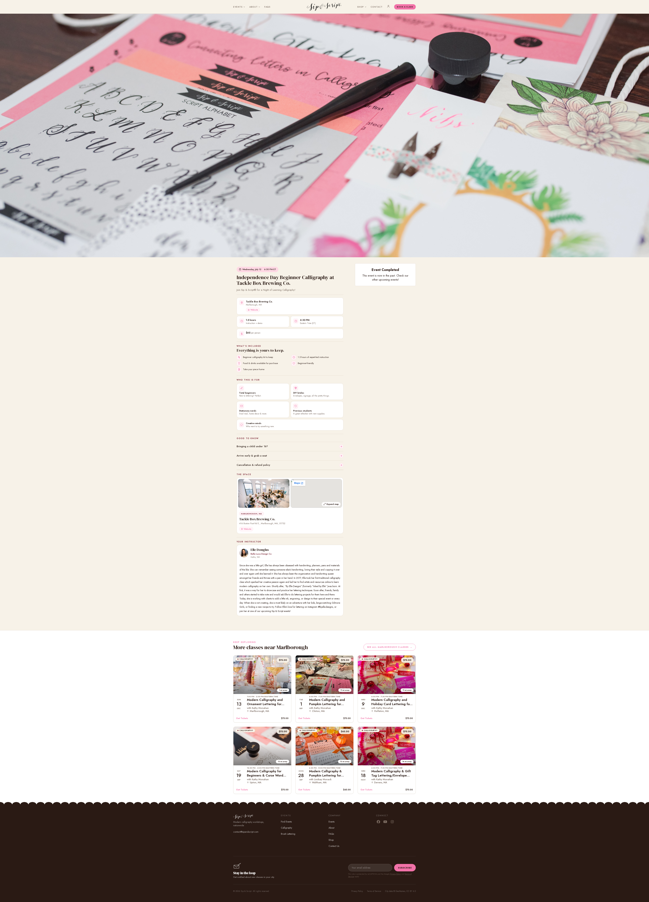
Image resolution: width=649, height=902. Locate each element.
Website (254, 309)
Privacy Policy (395, 874)
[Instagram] (392, 822)
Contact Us (334, 846)
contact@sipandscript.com (245, 832)
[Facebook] (378, 822)
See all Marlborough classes (389, 647)
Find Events (286, 821)
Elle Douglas (260, 550)
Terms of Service (374, 891)
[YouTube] (385, 822)
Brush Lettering (288, 834)
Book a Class (405, 6)
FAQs (267, 6)
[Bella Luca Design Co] (243, 553)
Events (238, 6)
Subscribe (405, 867)
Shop (360, 6)
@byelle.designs (325, 607)
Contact (377, 6)
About (253, 6)
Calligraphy (286, 827)
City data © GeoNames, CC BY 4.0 (400, 891)
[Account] (388, 6)
